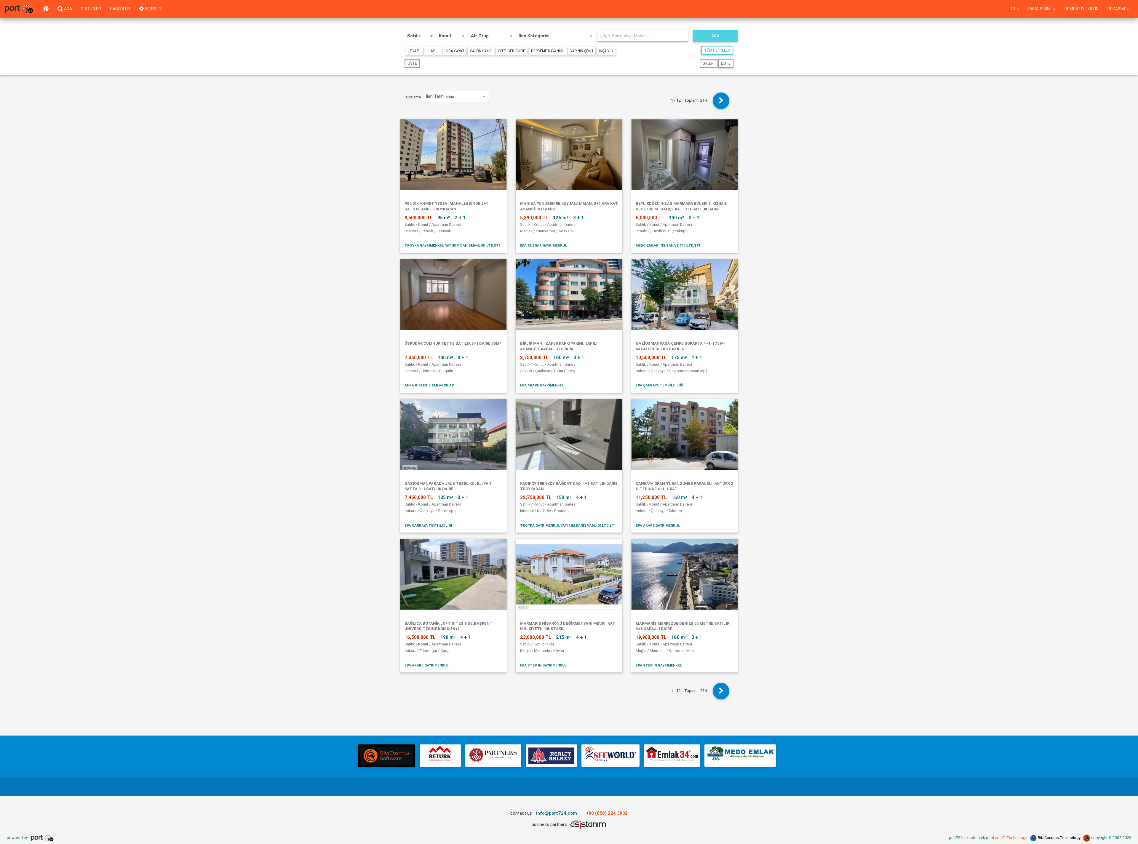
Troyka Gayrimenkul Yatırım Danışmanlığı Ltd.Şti (452, 245)
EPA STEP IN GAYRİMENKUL (543, 665)
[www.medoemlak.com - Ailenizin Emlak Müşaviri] (740, 755)
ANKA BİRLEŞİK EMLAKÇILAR (429, 385)
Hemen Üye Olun (1082, 9)
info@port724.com (556, 813)
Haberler (120, 9)
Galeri (709, 63)
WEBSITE (153, 9)
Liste (412, 63)
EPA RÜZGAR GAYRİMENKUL (543, 245)
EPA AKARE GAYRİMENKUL (542, 385)
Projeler (91, 9)
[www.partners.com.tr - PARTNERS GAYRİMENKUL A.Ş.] (493, 755)
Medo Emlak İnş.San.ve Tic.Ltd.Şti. (668, 245)
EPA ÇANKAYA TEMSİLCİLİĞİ (659, 385)
